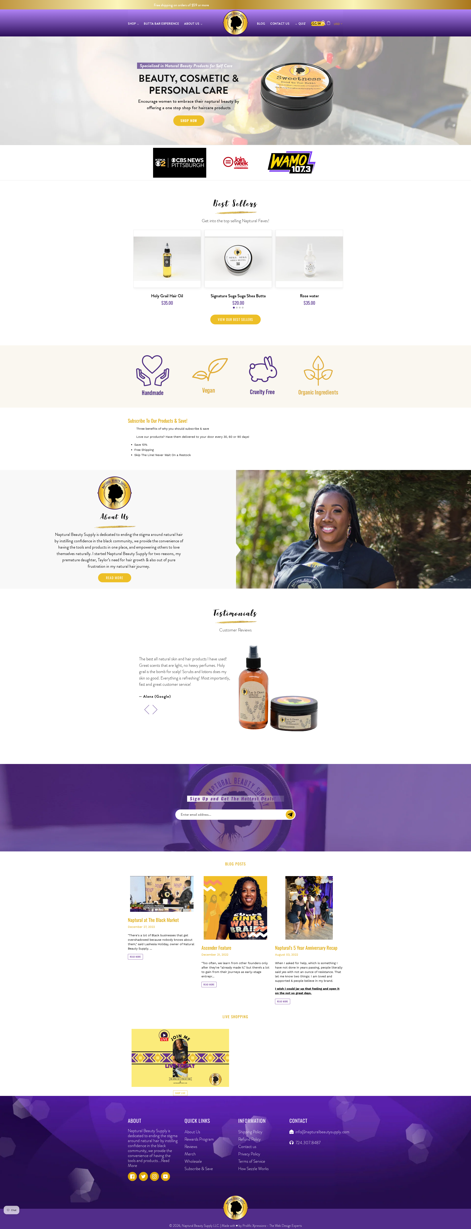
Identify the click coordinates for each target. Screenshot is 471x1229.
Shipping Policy (250, 1132)
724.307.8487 (308, 1143)
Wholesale (193, 1161)
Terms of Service (251, 1161)
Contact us (247, 1147)
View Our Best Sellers (235, 319)
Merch (190, 1154)
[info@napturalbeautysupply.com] (292, 1132)
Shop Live (180, 1093)
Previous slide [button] (145, 707)
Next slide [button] (155, 707)
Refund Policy (249, 1139)
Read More (114, 577)
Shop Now (188, 120)
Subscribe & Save (199, 1169)
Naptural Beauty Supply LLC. (200, 1225)
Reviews (191, 1147)
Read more (135, 956)
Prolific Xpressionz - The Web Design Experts (272, 1225)
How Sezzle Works (253, 1169)
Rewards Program (199, 1139)
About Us (192, 1132)
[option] (235, 90)
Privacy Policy (249, 1154)
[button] (234, 308)
